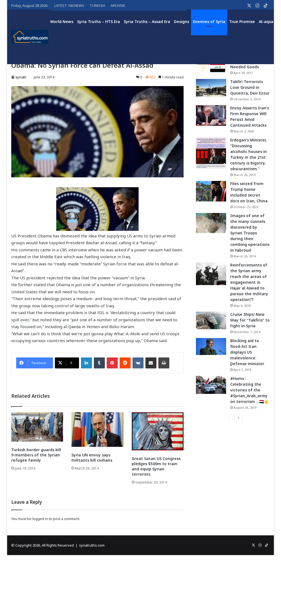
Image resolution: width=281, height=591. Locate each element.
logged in (40, 518)
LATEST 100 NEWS (69, 5)
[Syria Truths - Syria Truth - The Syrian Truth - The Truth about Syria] (30, 37)
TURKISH (97, 5)
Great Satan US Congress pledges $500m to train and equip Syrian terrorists (156, 466)
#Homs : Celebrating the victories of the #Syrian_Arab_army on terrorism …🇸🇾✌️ (249, 390)
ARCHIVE (118, 5)
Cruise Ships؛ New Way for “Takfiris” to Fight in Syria (250, 320)
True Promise (242, 21)
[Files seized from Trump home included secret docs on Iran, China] (211, 191)
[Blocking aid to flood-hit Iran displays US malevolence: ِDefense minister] (211, 346)
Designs (181, 21)
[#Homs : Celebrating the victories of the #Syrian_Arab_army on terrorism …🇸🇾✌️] (211, 385)
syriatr (20, 77)
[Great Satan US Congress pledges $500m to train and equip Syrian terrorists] (158, 431)
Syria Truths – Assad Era (147, 21)
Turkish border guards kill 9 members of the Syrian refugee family (36, 455)
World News (61, 21)
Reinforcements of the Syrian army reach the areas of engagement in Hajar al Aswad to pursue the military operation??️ (249, 282)
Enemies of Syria (209, 21)
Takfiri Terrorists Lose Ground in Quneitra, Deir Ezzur (249, 87)
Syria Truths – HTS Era (98, 21)
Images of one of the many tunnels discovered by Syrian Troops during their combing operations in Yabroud (249, 233)
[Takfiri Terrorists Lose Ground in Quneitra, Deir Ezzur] (211, 87)
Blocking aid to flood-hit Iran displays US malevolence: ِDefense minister (247, 352)
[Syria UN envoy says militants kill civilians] (97, 429)
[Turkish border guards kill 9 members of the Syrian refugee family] (37, 427)
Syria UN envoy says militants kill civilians (91, 457)
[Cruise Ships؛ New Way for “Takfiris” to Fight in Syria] (211, 320)
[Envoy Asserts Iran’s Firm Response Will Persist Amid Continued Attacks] (211, 115)
